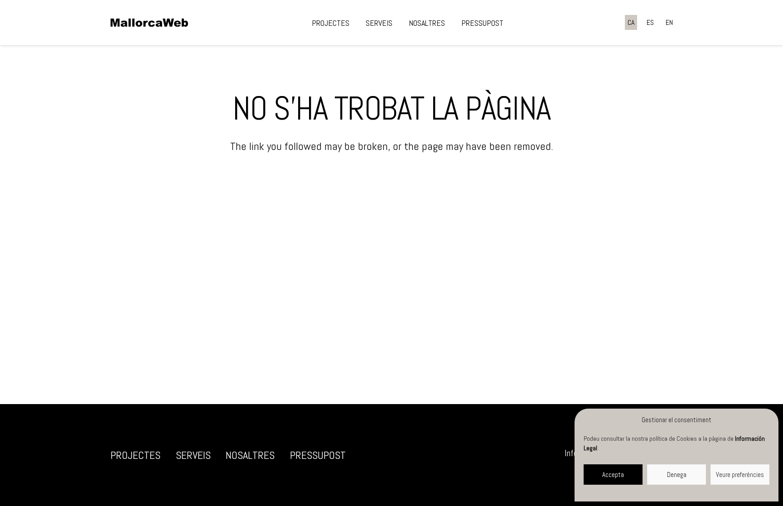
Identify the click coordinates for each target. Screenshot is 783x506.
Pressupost (318, 455)
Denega (676, 474)
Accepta (613, 474)
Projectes (135, 455)
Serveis (193, 455)
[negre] (149, 23)
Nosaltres (250, 455)
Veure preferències (740, 474)
